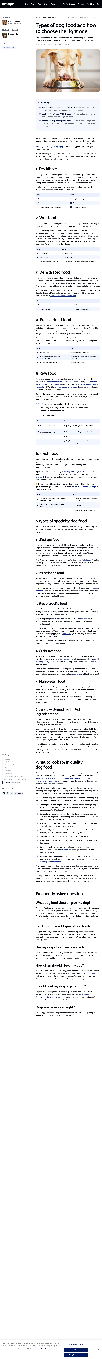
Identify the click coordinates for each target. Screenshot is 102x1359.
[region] (51, 1349)
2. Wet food (7, 762)
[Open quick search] (98, 4)
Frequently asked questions (12, 782)
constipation (56, 861)
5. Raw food (8, 770)
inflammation (65, 849)
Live (26, 4)
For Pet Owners (69, 4)
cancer (95, 588)
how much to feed (87, 973)
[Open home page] (8, 4)
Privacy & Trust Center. (42, 1349)
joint (58, 618)
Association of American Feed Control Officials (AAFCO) (58, 778)
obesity (93, 233)
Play (39, 4)
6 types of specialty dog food (13, 776)
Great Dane (66, 634)
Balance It (40, 477)
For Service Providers (86, 4)
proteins (42, 331)
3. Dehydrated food (10, 765)
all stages (87, 560)
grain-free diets (64, 659)
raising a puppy (59, 146)
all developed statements (67, 387)
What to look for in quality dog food (15, 779)
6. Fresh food (8, 773)
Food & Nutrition (48, 17)
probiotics (65, 331)
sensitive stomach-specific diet (63, 296)
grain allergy (77, 674)
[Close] (99, 1349)
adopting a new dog (44, 146)
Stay (46, 4)
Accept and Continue (76, 1355)
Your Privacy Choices (76, 1344)
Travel (53, 4)
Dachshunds (82, 618)
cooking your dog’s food (74, 471)
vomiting (43, 861)
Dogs (38, 17)
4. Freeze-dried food (10, 768)
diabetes (39, 590)
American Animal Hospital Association (62, 381)
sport (66, 699)
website (61, 955)
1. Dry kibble (7, 759)
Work (33, 4)
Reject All (76, 1349)
